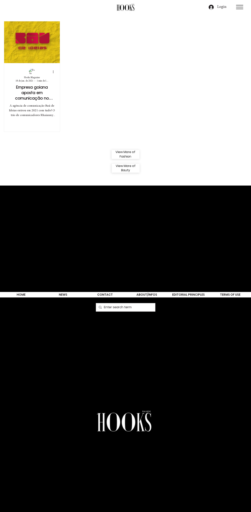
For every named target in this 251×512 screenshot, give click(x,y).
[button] (239, 7)
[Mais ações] (54, 72)
